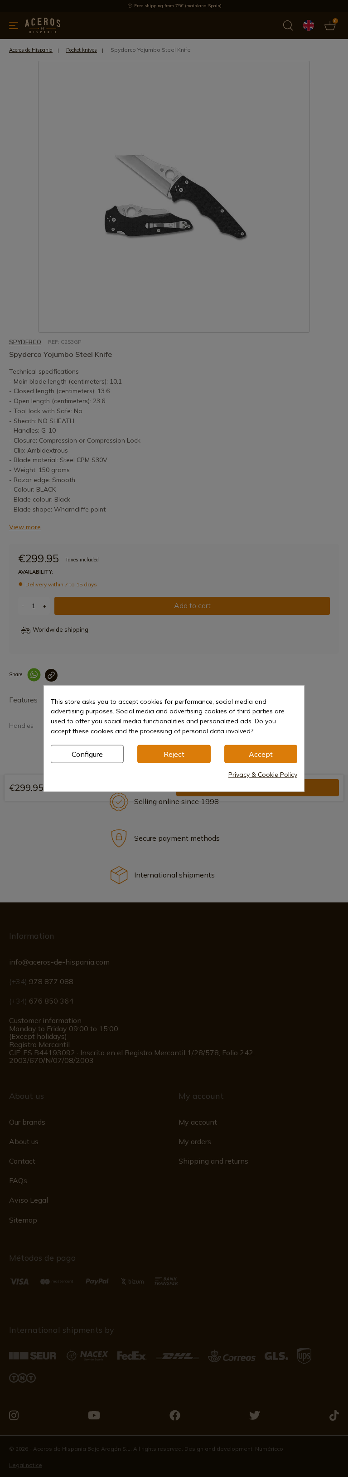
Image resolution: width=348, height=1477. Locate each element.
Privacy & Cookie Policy (262, 774)
